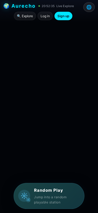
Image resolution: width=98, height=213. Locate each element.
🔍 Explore (25, 16)
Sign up (63, 16)
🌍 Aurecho (19, 6)
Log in (45, 16)
